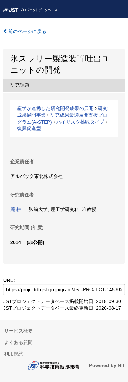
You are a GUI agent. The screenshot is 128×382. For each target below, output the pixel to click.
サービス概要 (18, 331)
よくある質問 (18, 342)
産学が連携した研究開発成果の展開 (55, 108)
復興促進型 (29, 128)
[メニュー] (120, 8)
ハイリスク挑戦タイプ (80, 122)
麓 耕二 (18, 209)
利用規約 (13, 353)
